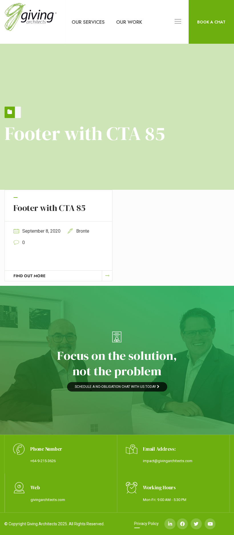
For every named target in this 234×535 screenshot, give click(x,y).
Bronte (82, 231)
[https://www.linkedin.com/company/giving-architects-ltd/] (169, 523)
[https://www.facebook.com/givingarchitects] (182, 523)
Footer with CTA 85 (49, 208)
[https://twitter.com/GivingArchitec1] (196, 523)
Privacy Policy (146, 523)
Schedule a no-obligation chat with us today (116, 387)
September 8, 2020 (41, 231)
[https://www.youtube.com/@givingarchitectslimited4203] (210, 523)
